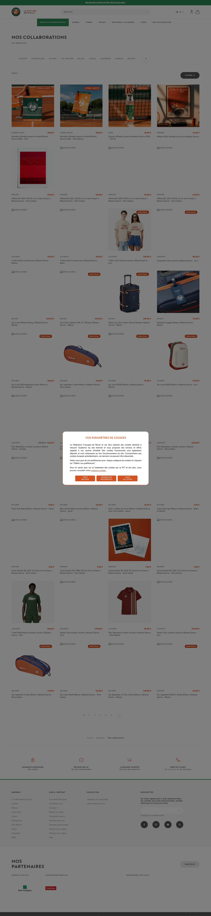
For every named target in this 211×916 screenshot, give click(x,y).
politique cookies (98, 470)
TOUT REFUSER (85, 478)
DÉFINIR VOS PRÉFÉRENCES (106, 478)
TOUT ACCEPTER (127, 478)
